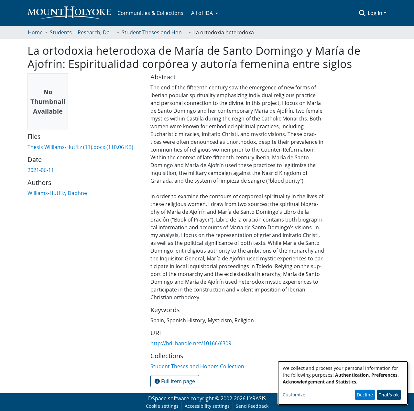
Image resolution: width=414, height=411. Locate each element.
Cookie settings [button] (162, 406)
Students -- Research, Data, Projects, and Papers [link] (82, 32)
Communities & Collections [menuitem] (150, 13)
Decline (365, 395)
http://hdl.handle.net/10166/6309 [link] (190, 343)
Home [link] (35, 32)
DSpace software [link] (168, 398)
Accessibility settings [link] (207, 406)
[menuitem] (204, 13)
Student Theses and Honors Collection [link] (154, 32)
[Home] (69, 12)
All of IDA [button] (202, 13)
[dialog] (343, 383)
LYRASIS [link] (256, 398)
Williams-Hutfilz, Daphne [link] (57, 193)
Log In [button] (376, 13)
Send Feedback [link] (252, 406)
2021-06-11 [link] (40, 170)
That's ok (389, 395)
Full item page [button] (177, 381)
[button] (362, 13)
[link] (80, 147)
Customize (294, 395)
